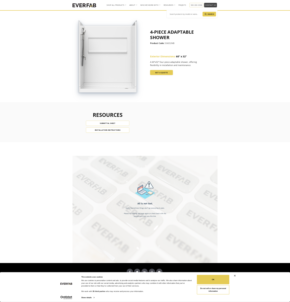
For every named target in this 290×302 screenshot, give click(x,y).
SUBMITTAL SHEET (107, 123)
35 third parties (99, 291)
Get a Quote (161, 72)
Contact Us (210, 5)
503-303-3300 (196, 5)
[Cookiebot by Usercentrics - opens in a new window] (66, 297)
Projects (182, 5)
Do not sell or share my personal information (213, 289)
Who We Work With (149, 5)
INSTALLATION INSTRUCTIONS (108, 130)
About (132, 5)
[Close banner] (235, 276)
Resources (168, 5)
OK (213, 279)
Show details (86, 297)
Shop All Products (115, 5)
